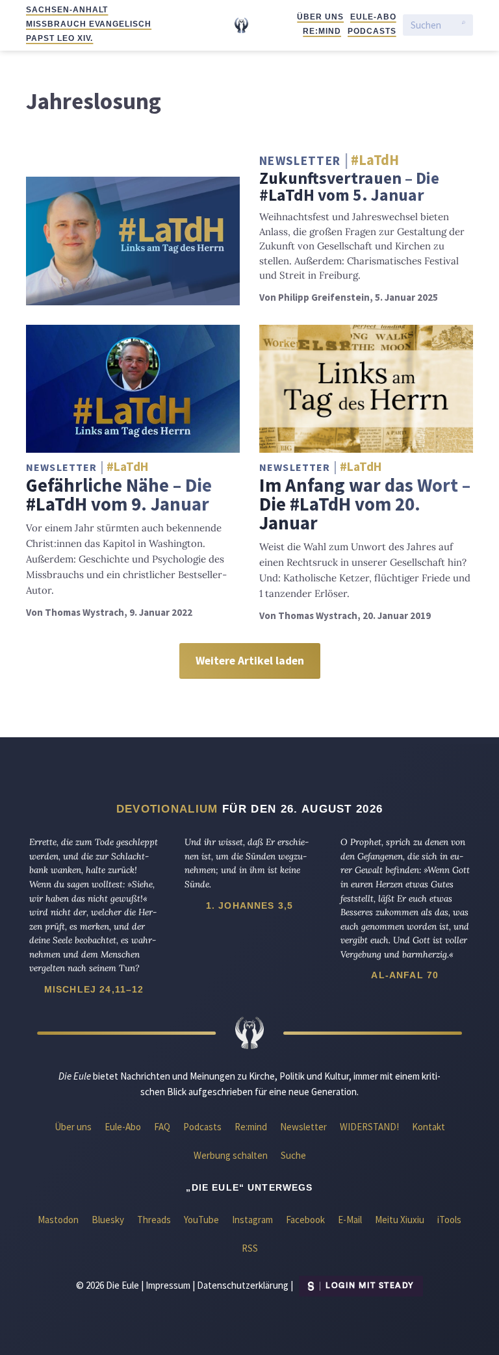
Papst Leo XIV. (59, 38)
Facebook (305, 1219)
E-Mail (350, 1219)
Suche (293, 1155)
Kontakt (428, 1127)
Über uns (320, 16)
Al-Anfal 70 (405, 975)
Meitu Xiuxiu (399, 1219)
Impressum (168, 1284)
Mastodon (58, 1219)
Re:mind (322, 31)
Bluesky (108, 1219)
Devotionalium (167, 809)
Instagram (252, 1219)
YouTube (201, 1219)
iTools (449, 1219)
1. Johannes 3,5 (249, 905)
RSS (250, 1248)
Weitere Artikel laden (250, 660)
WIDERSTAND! (369, 1127)
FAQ (162, 1127)
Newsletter (303, 1127)
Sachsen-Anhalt (67, 9)
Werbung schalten (231, 1155)
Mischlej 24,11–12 (94, 989)
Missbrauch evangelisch (88, 24)
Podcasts (372, 31)
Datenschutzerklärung (242, 1284)
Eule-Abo (373, 16)
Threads (154, 1219)
